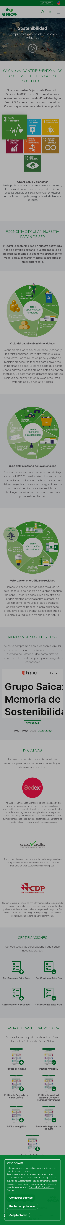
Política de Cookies (29, 1177)
